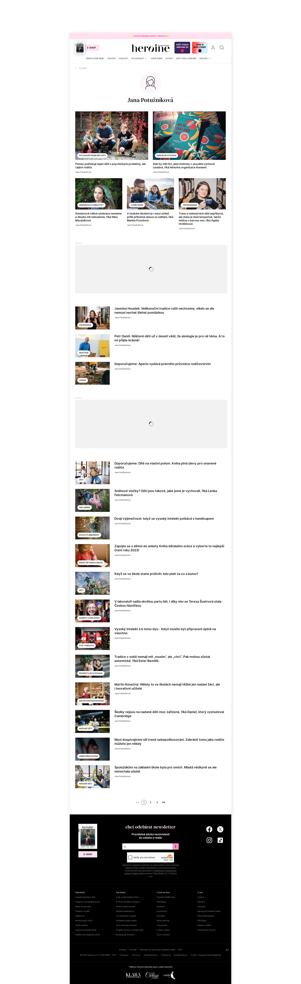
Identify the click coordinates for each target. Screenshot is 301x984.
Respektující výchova (91, 673)
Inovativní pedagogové (91, 701)
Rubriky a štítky (204, 925)
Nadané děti (85, 728)
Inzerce (201, 897)
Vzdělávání (137, 205)
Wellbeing (84, 507)
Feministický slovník (206, 930)
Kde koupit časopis (206, 916)
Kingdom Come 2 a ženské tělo (129, 930)
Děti (81, 480)
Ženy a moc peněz (200, 46)
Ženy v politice (163, 934)
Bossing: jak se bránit (125, 934)
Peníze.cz (136, 955)
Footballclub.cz (180, 955)
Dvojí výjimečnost (89, 535)
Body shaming (163, 920)
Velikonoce (85, 325)
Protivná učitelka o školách (128, 902)
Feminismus (162, 911)
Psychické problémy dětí (92, 155)
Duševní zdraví (163, 930)
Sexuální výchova (166, 155)
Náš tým (201, 902)
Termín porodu (81, 925)
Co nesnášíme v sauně (126, 916)
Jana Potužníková (150, 100)
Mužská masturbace (125, 911)
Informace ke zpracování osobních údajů (157, 949)
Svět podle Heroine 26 (182, 45)
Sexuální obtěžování (166, 897)
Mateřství (161, 906)
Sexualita (161, 916)
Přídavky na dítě (82, 911)
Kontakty (202, 906)
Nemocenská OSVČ (84, 920)
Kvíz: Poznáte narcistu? (126, 925)
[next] (163, 802)
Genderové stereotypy (91, 205)
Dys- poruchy (86, 645)
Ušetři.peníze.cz (151, 955)
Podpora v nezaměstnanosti (87, 902)
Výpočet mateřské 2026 (85, 930)
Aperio (82, 380)
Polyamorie (162, 925)
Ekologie (83, 353)
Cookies (122, 949)
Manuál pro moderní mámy (209, 911)
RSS (180, 949)
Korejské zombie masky (126, 920)
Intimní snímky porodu (125, 906)
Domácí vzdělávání (89, 618)
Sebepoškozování (88, 756)
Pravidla (133, 949)
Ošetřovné (79, 916)
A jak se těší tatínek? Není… (128, 897)
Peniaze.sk (166, 955)
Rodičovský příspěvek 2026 (87, 934)
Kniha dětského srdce (91, 562)
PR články (202, 920)
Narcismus (161, 902)
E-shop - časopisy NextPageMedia (205, 955)
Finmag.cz (124, 955)
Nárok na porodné (83, 906)
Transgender (190, 205)
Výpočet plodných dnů (85, 897)
